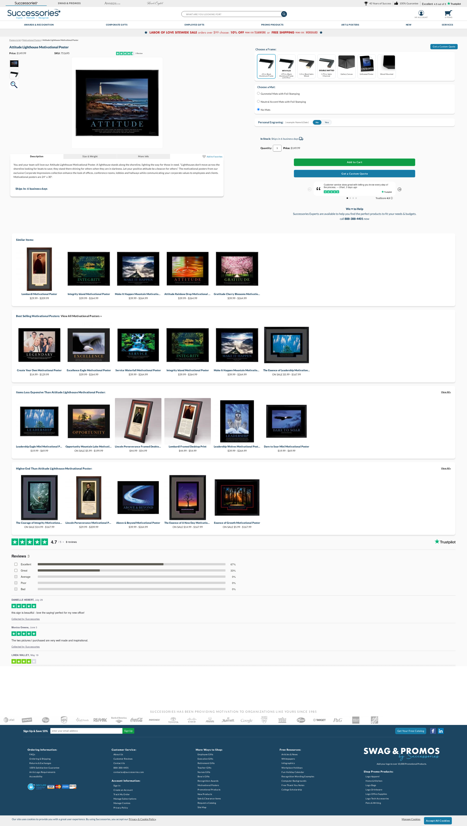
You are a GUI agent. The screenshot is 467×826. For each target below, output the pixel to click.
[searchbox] (234, 14)
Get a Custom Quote (444, 46)
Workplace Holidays (291, 767)
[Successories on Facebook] (433, 731)
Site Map (202, 807)
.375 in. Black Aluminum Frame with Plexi (286, 76)
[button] (26, 3)
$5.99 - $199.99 (88, 448)
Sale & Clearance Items (209, 798)
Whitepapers (288, 758)
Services (447, 24)
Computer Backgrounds (293, 780)
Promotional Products (209, 789)
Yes (327, 122)
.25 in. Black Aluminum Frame (266, 75)
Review (139, 53)
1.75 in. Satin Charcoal (326, 75)
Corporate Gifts (117, 24)
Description (37, 156)
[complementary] (233, 33)
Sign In (117, 785)
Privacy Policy (120, 807)
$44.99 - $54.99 (138, 448)
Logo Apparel (372, 776)
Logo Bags (371, 785)
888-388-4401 (121, 767)
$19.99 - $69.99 (39, 448)
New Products (205, 794)
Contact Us (119, 763)
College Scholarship (291, 789)
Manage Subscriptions (124, 798)
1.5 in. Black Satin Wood (306, 75)
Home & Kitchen (374, 780)
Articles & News (289, 754)
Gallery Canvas (347, 74)
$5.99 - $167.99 (286, 372)
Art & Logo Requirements (42, 772)
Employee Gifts (194, 24)
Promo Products (272, 24)
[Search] (284, 14)
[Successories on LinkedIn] (441, 731)
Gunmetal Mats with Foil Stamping (280, 93)
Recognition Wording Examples (297, 776)
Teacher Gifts (204, 767)
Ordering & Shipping (40, 758)
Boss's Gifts (204, 776)
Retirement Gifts (206, 763)
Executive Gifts (205, 758)
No (317, 122)
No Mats (265, 109)
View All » (446, 392)
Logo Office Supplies (376, 794)
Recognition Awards (208, 780)
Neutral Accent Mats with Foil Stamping (283, 101)
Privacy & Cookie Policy (142, 819)
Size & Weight (90, 156)
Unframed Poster (366, 74)
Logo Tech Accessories (377, 798)
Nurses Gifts (204, 772)
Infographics (288, 763)
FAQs (32, 754)
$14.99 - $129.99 (39, 372)
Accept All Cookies (438, 820)
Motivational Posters (208, 785)
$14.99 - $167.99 (39, 524)
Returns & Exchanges (40, 763)
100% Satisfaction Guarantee (44, 767)
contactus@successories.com (128, 772)
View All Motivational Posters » (81, 316)
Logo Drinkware (374, 789)
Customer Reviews (123, 758)
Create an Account (123, 790)
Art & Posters (350, 24)
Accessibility (36, 776)
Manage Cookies (121, 803)
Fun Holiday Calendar (292, 772)
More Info (143, 156)
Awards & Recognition (39, 24)
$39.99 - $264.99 (89, 296)
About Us (118, 754)
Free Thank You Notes (292, 785)
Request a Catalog (207, 803)
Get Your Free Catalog (410, 730)
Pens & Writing (373, 803)
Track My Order (121, 794)
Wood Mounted (386, 74)
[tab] (37, 156)
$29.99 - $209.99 (39, 296)
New (409, 24)
